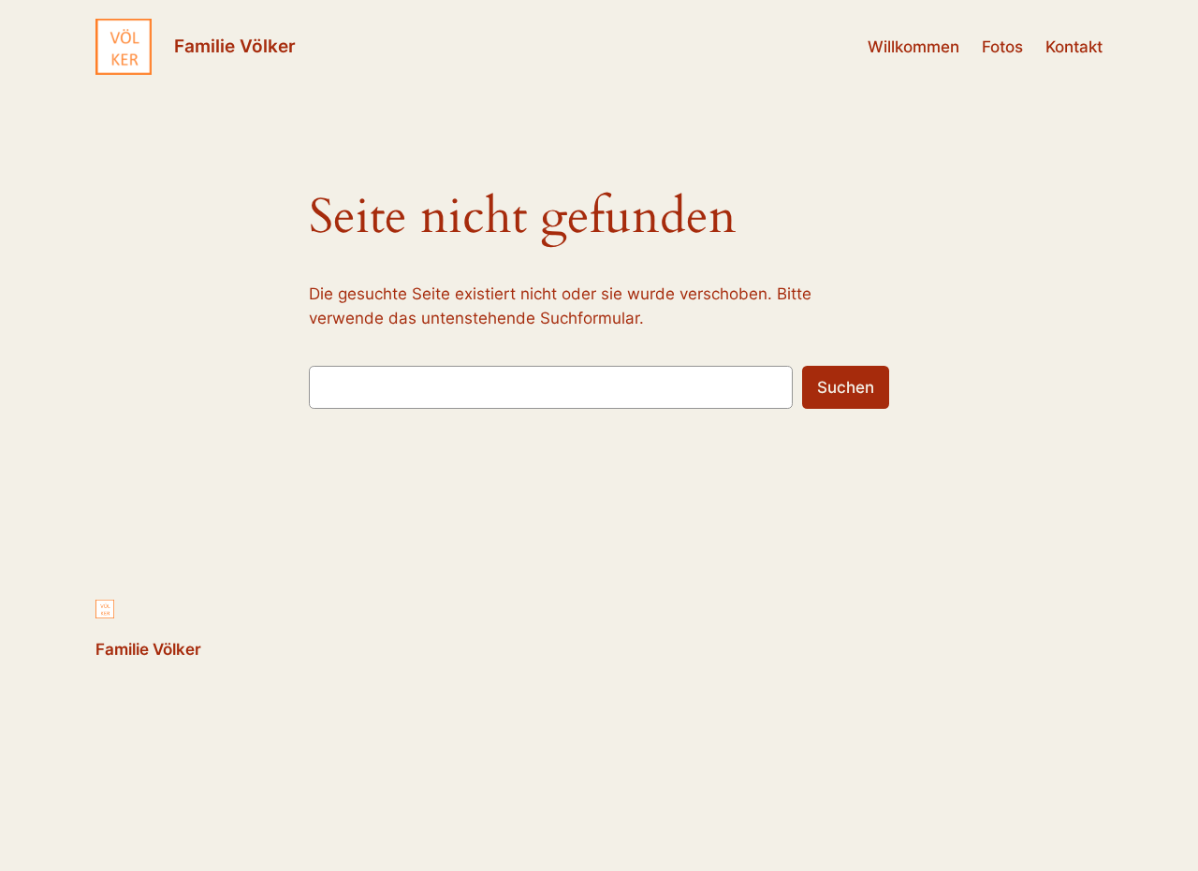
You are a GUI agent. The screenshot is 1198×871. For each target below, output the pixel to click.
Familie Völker (235, 46)
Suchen (845, 387)
